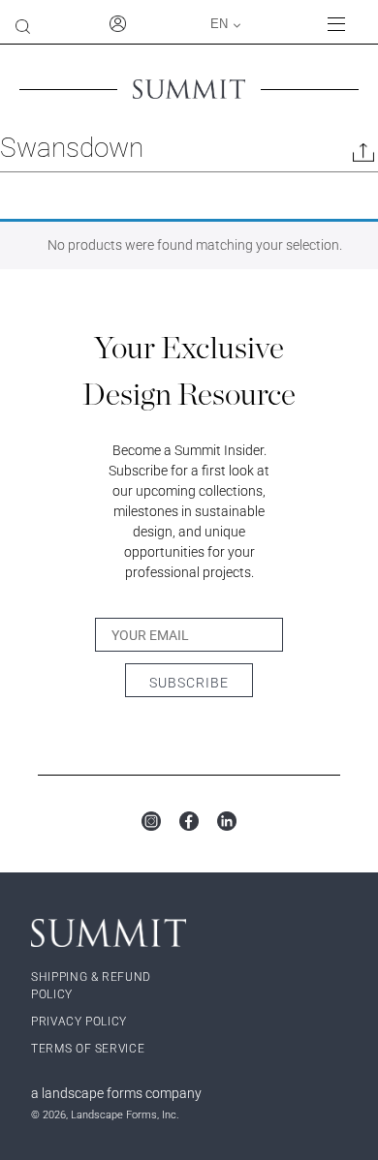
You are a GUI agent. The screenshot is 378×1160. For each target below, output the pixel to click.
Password (143, 275)
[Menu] (345, 24)
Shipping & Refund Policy (91, 985)
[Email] (363, 156)
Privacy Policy (79, 1021)
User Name (70, 275)
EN (219, 23)
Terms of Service (87, 1048)
